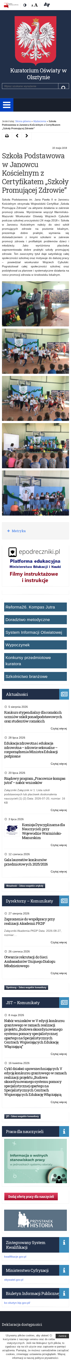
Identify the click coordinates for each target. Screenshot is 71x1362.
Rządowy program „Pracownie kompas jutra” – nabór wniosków (34, 780)
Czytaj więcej (59, 729)
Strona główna (23, 121)
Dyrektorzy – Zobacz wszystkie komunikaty (26, 987)
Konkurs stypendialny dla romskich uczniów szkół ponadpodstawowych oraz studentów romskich (33, 716)
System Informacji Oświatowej (34, 632)
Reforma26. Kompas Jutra (30, 607)
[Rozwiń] (6, 105)
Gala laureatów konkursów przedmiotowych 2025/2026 (26, 861)
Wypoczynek (18, 645)
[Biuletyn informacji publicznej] (11, 5)
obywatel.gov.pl (13, 1279)
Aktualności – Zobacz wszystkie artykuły (24, 885)
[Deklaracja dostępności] (46, 5)
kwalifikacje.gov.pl (15, 1256)
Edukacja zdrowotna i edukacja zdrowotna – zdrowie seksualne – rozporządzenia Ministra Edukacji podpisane (31, 749)
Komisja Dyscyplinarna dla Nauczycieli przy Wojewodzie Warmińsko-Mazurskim (43, 831)
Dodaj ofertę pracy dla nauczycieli (31, 1196)
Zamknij (62, 1336)
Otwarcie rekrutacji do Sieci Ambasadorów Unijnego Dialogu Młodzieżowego (29, 961)
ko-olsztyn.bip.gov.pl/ (17, 1302)
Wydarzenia (39, 121)
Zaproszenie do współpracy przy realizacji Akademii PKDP (29, 921)
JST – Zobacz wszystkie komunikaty (22, 1116)
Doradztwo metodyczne (28, 619)
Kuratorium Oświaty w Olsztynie (38, 74)
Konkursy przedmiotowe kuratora (28, 660)
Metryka (18, 531)
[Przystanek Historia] (35, 1228)
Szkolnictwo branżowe (27, 676)
